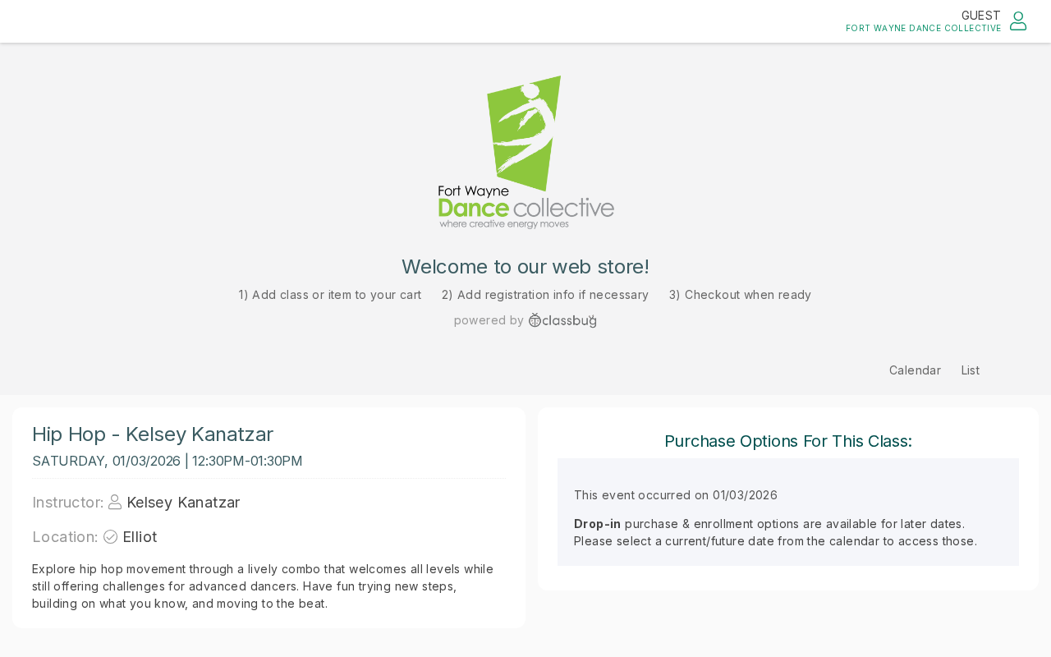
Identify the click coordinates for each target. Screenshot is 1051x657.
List (971, 370)
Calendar (915, 370)
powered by (489, 320)
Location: (65, 536)
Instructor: (68, 502)
